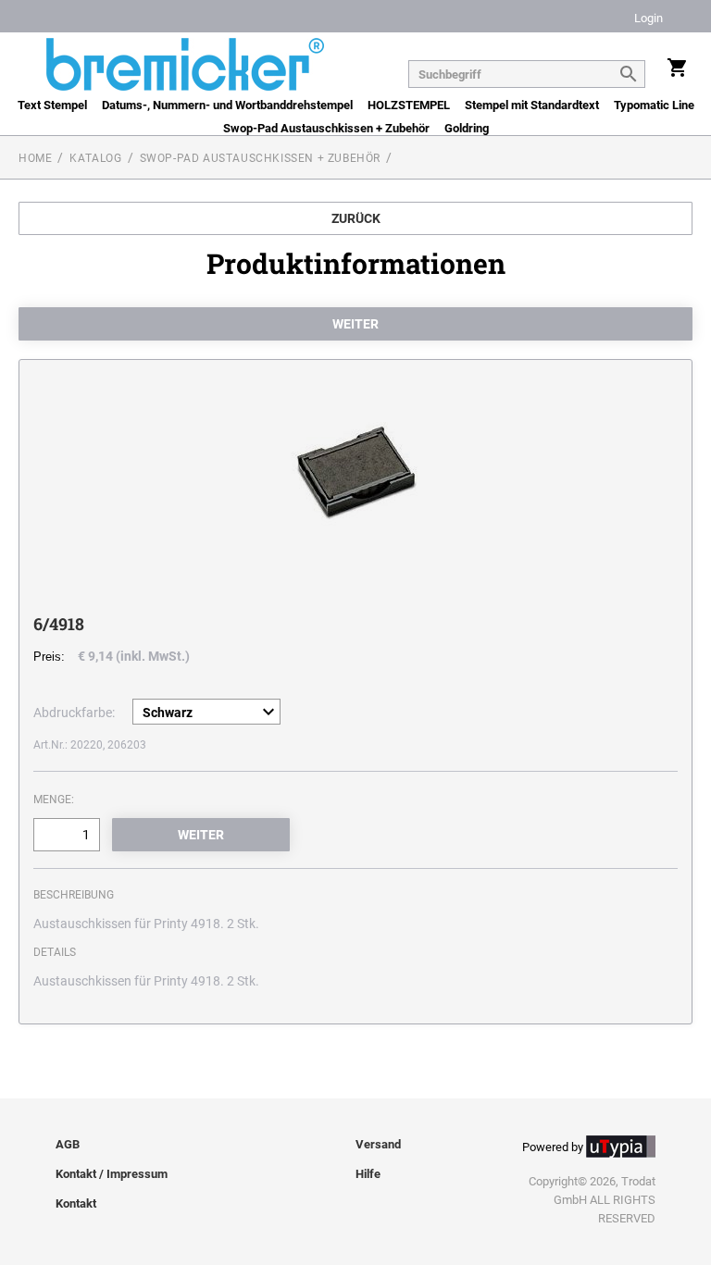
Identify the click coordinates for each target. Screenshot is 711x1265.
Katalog (95, 158)
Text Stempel (52, 105)
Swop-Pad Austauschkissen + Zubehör (326, 128)
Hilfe (368, 1174)
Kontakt (76, 1203)
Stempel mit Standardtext (532, 105)
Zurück (355, 218)
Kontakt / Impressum (112, 1174)
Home (35, 158)
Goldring (466, 128)
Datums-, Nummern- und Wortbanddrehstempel (227, 105)
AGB (68, 1144)
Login (648, 19)
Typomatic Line (654, 105)
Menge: (53, 799)
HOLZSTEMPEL (409, 105)
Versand (378, 1144)
